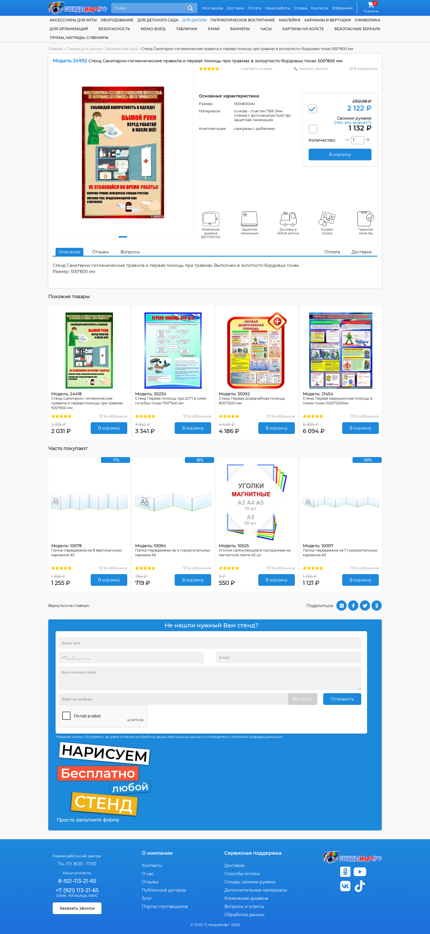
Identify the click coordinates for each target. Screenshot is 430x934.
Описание (69, 252)
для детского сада (157, 20)
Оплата (254, 8)
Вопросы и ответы (244, 906)
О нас (148, 873)
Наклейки (289, 20)
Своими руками (352, 120)
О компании (157, 853)
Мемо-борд (153, 29)
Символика (367, 20)
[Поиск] (190, 8)
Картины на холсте (303, 29)
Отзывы (300, 8)
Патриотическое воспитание (243, 20)
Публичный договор (164, 890)
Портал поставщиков (165, 906)
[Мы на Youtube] (359, 872)
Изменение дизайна (246, 898)
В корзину (109, 428)
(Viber (61, 895)
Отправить (342, 699)
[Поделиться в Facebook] (353, 605)
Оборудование (117, 20)
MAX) (93, 895)
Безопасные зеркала (357, 29)
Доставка (235, 8)
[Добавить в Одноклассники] (376, 605)
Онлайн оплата (327, 231)
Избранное (342, 8)
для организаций (69, 29)
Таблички (186, 29)
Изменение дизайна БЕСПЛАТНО (211, 233)
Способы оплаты (242, 873)
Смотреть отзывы (256, 68)
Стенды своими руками (250, 882)
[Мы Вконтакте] (345, 886)
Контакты (319, 8)
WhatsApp (77, 895)
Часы (266, 29)
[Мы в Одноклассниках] (345, 872)
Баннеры (240, 29)
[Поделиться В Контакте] (341, 605)
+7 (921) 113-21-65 (77, 890)
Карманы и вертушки (328, 20)
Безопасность (114, 29)
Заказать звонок (312, 68)
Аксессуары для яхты (73, 20)
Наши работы (277, 8)
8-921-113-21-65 (77, 881)
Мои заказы (212, 8)
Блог (147, 898)
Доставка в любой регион (288, 231)
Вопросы (130, 252)
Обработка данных (244, 914)
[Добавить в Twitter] (365, 605)
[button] (122, 237)
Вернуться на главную (68, 605)
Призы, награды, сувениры (79, 37)
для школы (194, 20)
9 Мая (214, 29)
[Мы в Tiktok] (359, 886)
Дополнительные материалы (255, 890)
